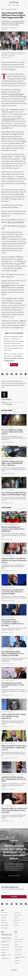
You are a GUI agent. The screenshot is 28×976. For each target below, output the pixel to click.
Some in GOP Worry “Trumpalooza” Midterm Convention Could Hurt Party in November (13, 623)
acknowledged (6, 285)
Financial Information (18, 949)
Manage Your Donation (19, 939)
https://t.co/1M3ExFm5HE (16, 222)
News (3, 9)
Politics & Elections (11, 9)
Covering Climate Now (5, 958)
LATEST (13, 5)
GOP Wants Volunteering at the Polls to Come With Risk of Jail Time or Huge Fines (12, 463)
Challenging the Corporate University (6, 955)
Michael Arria (5, 789)
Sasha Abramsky (6, 473)
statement (4, 237)
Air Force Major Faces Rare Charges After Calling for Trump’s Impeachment (14, 716)
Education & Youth (4, 915)
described (23, 141)
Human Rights (3, 917)
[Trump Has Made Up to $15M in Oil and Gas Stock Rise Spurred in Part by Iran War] (14, 798)
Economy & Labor (17, 912)
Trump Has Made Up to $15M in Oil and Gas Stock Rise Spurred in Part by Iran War (14, 810)
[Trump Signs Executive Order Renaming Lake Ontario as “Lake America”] (14, 673)
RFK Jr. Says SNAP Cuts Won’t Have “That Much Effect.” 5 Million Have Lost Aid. (14, 748)
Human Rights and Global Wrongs (5, 942)
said (7, 197)
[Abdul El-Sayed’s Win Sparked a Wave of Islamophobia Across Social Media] (14, 767)
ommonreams (13, 27)
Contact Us (17, 963)
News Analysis (5, 524)
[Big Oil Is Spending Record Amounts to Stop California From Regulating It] (14, 517)
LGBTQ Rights (3, 920)
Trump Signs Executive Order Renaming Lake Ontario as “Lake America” (13, 685)
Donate (16, 936)
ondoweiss (11, 789)
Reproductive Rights (4, 925)
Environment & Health (14, 524)
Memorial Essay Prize (18, 954)
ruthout (12, 442)
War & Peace (16, 925)
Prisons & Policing (4, 922)
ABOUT (9, 5)
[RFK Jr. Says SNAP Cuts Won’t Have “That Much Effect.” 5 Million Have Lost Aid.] (14, 735)
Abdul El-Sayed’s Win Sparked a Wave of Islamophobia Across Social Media (14, 779)
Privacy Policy (17, 952)
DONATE (17, 5)
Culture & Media (4, 912)
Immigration (16, 917)
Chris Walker (5, 632)
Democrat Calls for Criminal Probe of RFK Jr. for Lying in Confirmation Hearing (14, 560)
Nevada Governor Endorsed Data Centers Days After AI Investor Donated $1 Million (13, 592)
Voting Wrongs (4, 952)
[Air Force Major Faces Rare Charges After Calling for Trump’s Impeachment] (14, 704)
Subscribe (16, 944)
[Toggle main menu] (26, 2)
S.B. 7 (3, 110)
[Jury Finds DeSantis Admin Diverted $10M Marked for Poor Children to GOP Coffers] (14, 641)
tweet (19, 259)
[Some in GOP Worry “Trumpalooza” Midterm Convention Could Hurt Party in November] (14, 609)
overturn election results (8, 119)
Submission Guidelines (19, 946)
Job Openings (17, 960)
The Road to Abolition (5, 944)
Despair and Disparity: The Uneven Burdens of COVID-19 (6, 938)
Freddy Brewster (6, 600)
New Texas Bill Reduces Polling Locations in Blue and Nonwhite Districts (12, 432)
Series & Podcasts (4, 927)
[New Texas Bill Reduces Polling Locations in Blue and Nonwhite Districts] (14, 420)
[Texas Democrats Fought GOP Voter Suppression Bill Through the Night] (14, 482)
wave (18, 264)
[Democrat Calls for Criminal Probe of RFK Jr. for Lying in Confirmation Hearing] (14, 548)
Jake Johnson (6, 27)
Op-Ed (3, 458)
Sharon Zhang (6, 442)
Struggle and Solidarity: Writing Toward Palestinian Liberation (6, 935)
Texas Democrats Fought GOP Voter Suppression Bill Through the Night (14, 493)
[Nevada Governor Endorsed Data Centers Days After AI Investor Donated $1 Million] (14, 580)
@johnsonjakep (9, 404)
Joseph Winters (6, 539)
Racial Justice (16, 922)
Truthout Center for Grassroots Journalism (20, 957)
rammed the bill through (16, 94)
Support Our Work (18, 941)
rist (11, 539)
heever (12, 600)
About (16, 934)
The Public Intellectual (5, 947)
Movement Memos (4, 949)
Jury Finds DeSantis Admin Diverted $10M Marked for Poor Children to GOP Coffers (13, 653)
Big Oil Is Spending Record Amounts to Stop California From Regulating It (13, 529)
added (21, 321)
